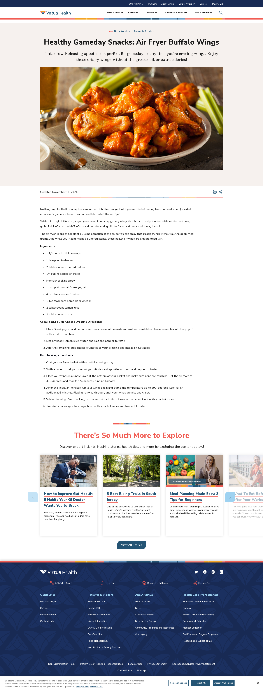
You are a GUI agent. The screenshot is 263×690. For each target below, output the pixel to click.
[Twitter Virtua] (196, 572)
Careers (203, 3)
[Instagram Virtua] (213, 572)
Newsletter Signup (145, 621)
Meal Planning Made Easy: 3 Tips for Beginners (194, 496)
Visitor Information (97, 621)
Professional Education (195, 621)
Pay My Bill (217, 3)
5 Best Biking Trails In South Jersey (131, 496)
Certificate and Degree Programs (200, 634)
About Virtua (167, 3)
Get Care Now (203, 12)
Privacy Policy (82, 686)
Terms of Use (135, 664)
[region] (131, 683)
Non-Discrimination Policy (61, 664)
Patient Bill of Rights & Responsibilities (101, 664)
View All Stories (131, 545)
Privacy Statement (157, 664)
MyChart (152, 3)
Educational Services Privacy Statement (193, 664)
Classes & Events (144, 614)
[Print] (215, 192)
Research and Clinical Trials (197, 641)
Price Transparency (98, 641)
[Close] (258, 682)
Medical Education (192, 627)
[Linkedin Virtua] (221, 572)
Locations (151, 12)
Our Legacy (141, 634)
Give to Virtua (185, 3)
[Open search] (221, 13)
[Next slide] (230, 497)
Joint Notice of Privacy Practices (105, 647)
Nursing (187, 608)
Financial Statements (99, 614)
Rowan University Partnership (198, 614)
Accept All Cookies (223, 682)
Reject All (200, 682)
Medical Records (96, 601)
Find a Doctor (115, 12)
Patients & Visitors (176, 12)
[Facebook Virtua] (205, 572)
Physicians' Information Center (199, 601)
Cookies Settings (178, 682)
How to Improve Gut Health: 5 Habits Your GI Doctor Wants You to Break (68, 499)
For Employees (48, 614)
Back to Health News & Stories (134, 31)
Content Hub (47, 621)
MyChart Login (48, 601)
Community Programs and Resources (154, 627)
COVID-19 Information (100, 627)
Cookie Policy (124, 670)
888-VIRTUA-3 (136, 3)
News (138, 608)
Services (133, 12)
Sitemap (141, 670)
